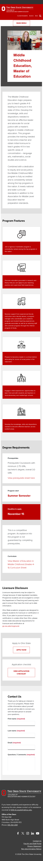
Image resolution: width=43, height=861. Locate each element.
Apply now (21, 650)
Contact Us (37, 841)
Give (36, 16)
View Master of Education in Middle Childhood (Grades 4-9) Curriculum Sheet (21, 564)
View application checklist (21, 672)
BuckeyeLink (26, 2)
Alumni (31, 16)
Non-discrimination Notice (31, 849)
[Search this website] (40, 16)
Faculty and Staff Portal (32, 844)
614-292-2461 (12, 825)
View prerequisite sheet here (21, 478)
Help (23, 2)
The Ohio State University (7, 2)
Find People (33, 2)
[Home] (17, 10)
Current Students (22, 16)
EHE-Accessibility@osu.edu (21, 810)
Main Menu (21, 23)
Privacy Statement (34, 846)
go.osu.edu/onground (10, 626)
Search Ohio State (39, 2)
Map (29, 2)
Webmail (36, 2)
